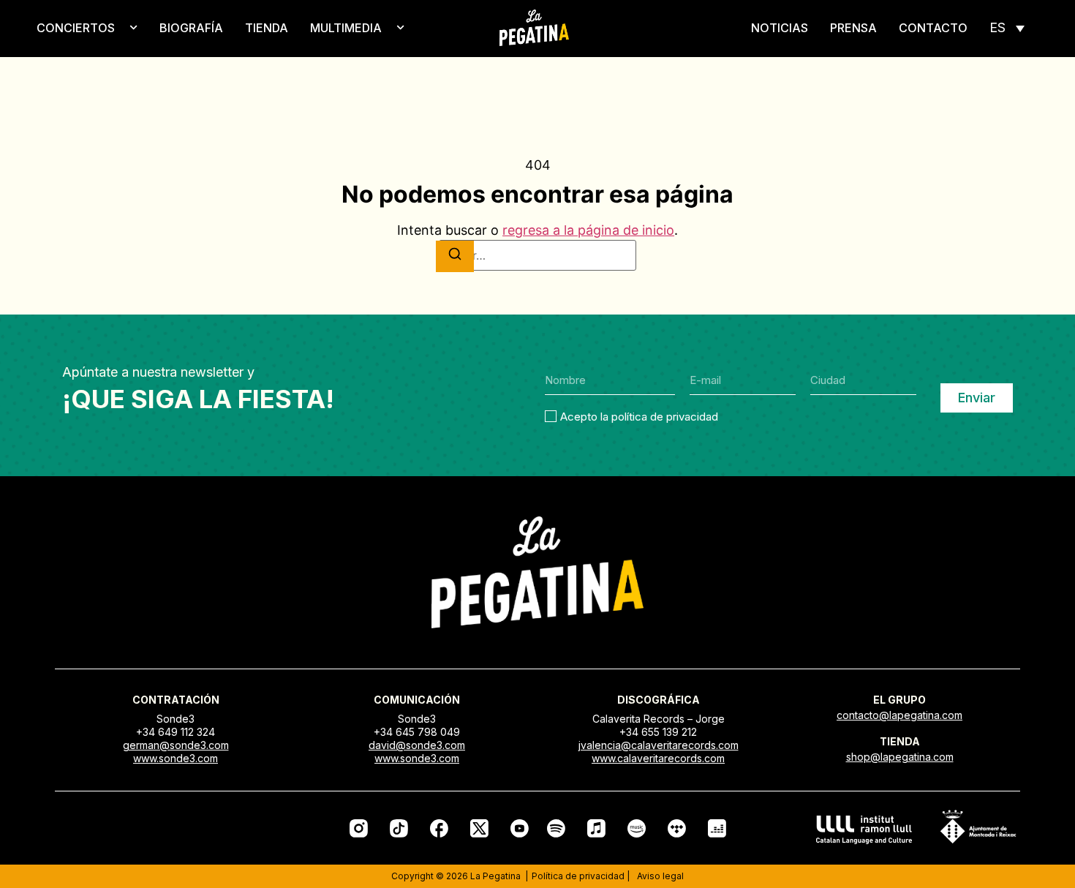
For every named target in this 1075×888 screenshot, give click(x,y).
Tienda (266, 27)
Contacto (933, 27)
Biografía (191, 27)
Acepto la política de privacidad (639, 416)
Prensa (853, 27)
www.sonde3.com (175, 758)
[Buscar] (455, 256)
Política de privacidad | (581, 875)
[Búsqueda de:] (537, 255)
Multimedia (346, 27)
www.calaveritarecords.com (658, 758)
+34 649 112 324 (175, 732)
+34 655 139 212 (658, 732)
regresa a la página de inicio (588, 230)
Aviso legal (660, 875)
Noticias (779, 27)
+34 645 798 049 (417, 732)
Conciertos (76, 27)
